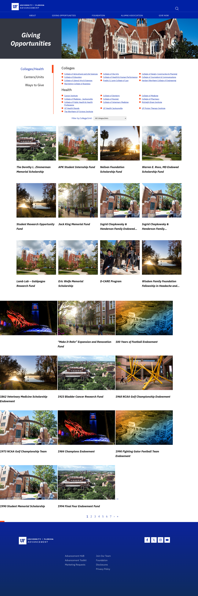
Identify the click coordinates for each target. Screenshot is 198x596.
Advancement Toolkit (76, 560)
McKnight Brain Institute (152, 102)
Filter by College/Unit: (82, 118)
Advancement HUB (74, 555)
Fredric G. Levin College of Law (115, 80)
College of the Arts (111, 74)
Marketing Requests (75, 564)
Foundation (98, 15)
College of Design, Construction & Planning (159, 74)
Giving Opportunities (64, 15)
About (32, 15)
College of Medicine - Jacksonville (78, 99)
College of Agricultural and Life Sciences (81, 74)
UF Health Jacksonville (113, 108)
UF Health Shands (71, 108)
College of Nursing (111, 99)
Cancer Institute (71, 96)
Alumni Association (132, 15)
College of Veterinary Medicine (116, 102)
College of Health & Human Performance (120, 77)
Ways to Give (34, 85)
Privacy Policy (103, 568)
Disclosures (102, 564)
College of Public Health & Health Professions (78, 103)
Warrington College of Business (77, 84)
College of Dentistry (111, 96)
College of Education (73, 77)
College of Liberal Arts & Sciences (78, 80)
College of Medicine (150, 96)
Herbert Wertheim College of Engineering (159, 80)
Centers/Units (34, 77)
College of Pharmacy (150, 99)
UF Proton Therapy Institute (153, 108)
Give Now (164, 15)
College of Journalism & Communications (159, 77)
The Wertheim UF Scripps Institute (78, 111)
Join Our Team (103, 555)
